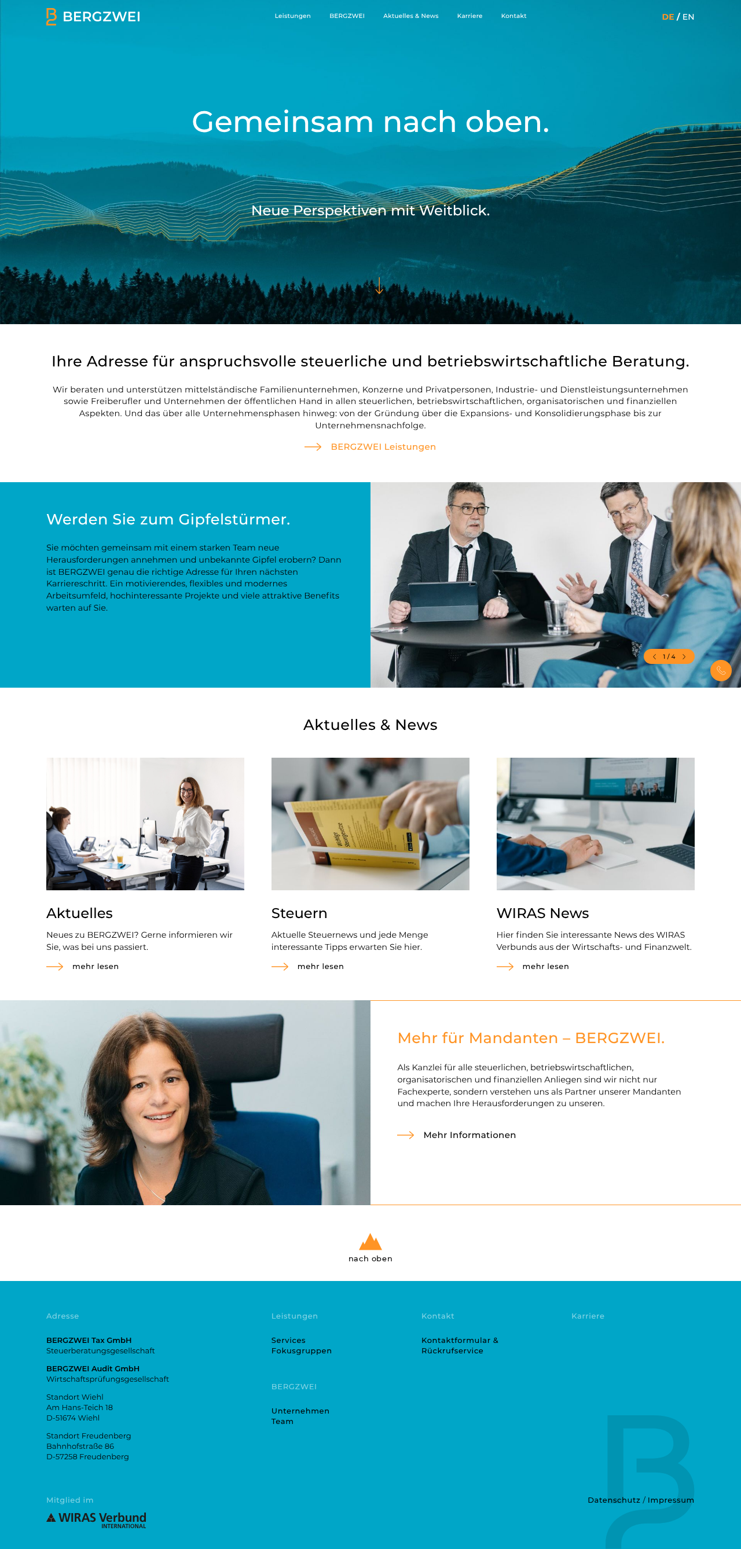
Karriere (470, 16)
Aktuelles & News (410, 16)
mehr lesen (95, 966)
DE (668, 17)
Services (289, 1340)
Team (283, 1421)
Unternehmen (301, 1411)
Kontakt (514, 16)
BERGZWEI (347, 16)
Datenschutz (614, 1500)
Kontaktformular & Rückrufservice (459, 1346)
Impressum (671, 1500)
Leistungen (293, 16)
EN (689, 17)
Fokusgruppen (302, 1351)
